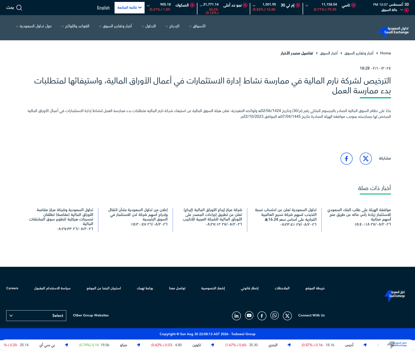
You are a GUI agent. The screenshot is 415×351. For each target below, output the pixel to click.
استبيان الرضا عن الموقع (104, 288)
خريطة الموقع (315, 288)
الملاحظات (282, 288)
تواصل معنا (177, 288)
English (103, 8)
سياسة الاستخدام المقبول (52, 288)
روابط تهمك (145, 288)
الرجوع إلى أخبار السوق (369, 134)
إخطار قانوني (250, 288)
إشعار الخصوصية (213, 288)
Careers (12, 288)
